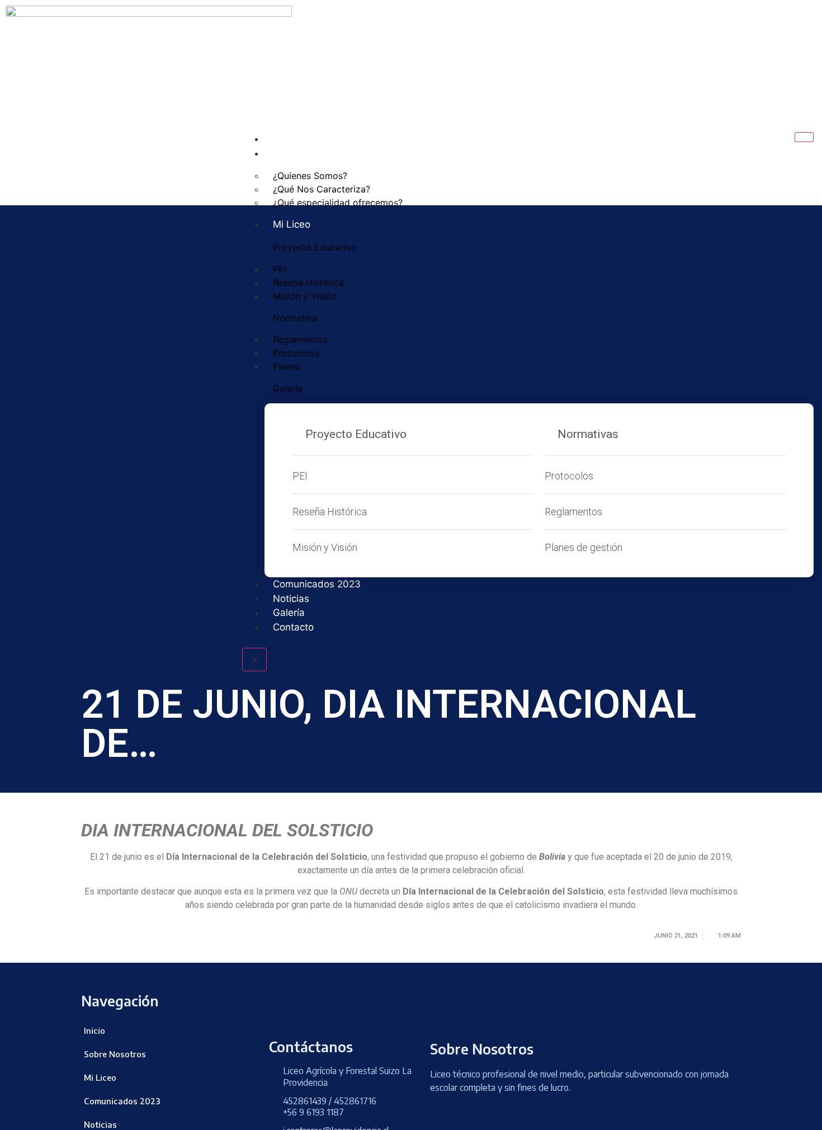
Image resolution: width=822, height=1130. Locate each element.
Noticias (291, 598)
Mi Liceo (291, 224)
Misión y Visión (305, 296)
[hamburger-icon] (804, 137)
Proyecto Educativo (315, 247)
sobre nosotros (308, 153)
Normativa (295, 317)
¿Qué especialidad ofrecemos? (338, 202)
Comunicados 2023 (317, 584)
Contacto (293, 627)
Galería (288, 388)
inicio (284, 138)
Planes (286, 366)
